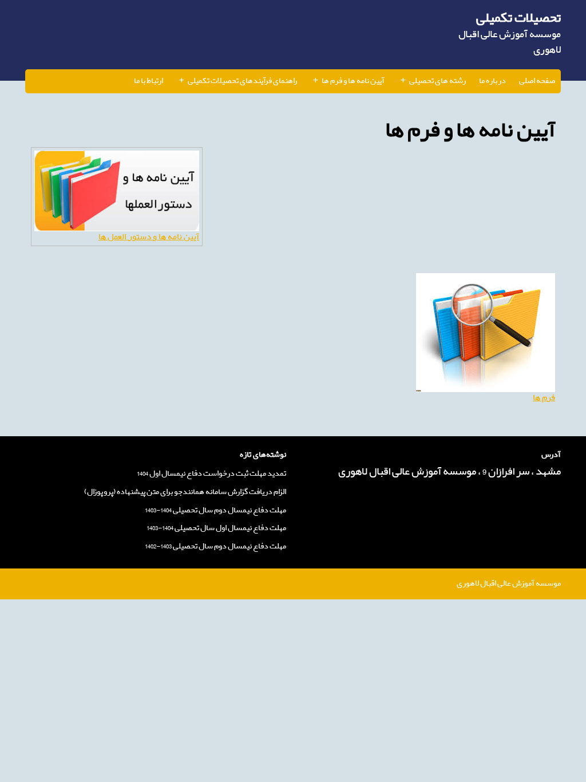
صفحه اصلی (537, 81)
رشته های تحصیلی (437, 81)
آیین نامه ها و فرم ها (353, 81)
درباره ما (492, 81)
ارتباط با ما (148, 81)
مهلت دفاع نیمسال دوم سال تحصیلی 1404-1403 (215, 510)
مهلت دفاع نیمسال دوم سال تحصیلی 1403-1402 (215, 546)
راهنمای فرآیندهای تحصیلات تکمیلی (242, 81)
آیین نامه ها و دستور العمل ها (148, 237)
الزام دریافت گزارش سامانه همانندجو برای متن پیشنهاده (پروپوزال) (185, 492)
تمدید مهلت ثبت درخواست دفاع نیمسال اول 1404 (211, 473)
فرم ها (544, 397)
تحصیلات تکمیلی (518, 18)
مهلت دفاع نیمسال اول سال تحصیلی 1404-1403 (216, 528)
